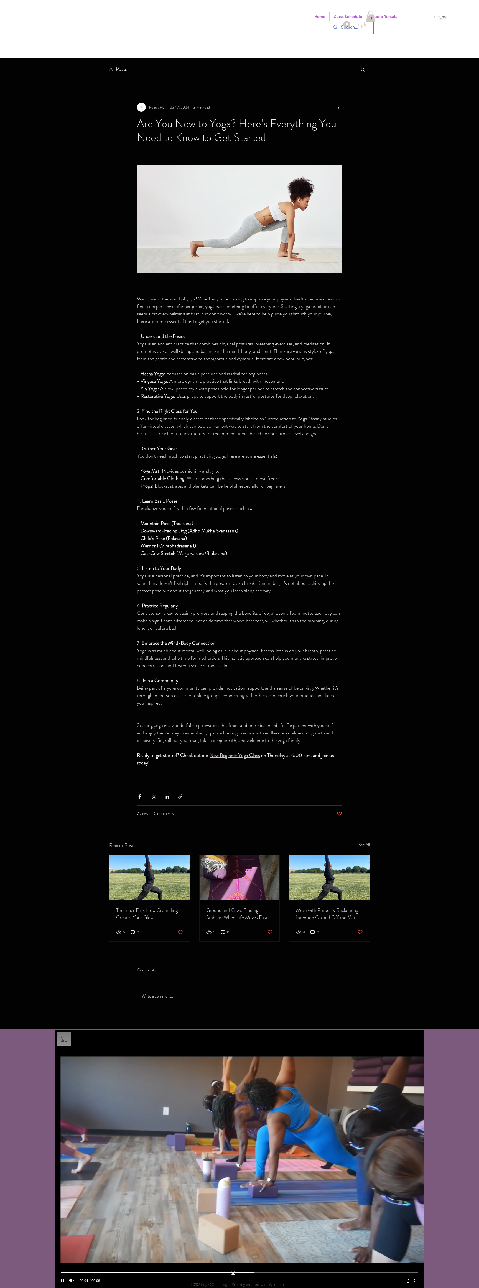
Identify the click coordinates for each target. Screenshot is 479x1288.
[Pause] (62, 1280)
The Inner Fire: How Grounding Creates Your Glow (147, 914)
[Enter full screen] (416, 1280)
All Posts (118, 69)
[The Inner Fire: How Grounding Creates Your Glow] (149, 877)
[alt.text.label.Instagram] (404, 16)
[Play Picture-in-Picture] (407, 1280)
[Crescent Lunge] (329, 877)
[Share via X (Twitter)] (153, 796)
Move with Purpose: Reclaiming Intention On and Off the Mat (327, 914)
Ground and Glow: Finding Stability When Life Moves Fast (236, 914)
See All (364, 844)
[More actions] (338, 107)
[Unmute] (71, 1280)
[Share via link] (180, 796)
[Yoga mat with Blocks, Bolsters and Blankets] (240, 877)
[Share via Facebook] (139, 796)
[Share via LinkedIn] (166, 796)
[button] (370, 16)
